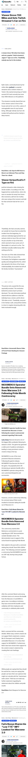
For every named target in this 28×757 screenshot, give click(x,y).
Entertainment (6, 11)
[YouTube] (19, 702)
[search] (15, 1)
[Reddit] (25, 702)
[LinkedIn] (22, 702)
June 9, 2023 (8, 627)
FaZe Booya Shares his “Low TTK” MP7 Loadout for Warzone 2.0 (13, 512)
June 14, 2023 (8, 166)
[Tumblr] (24, 702)
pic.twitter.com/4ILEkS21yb (12, 140)
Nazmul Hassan (11, 28)
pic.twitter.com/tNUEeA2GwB (13, 659)
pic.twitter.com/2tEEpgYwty (12, 621)
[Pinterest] (21, 702)
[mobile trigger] (25, 1)
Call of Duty (5, 381)
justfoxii (11, 87)
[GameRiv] (6, 1)
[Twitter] (17, 702)
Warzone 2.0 (22, 381)
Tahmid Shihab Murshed (13, 403)
